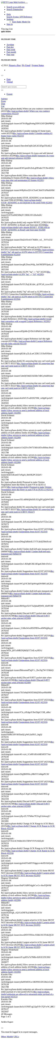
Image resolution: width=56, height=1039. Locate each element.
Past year (10, 54)
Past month (11, 52)
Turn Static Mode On (21, 22)
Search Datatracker (15, 9)
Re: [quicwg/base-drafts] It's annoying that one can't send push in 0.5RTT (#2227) (27, 364)
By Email (26, 65)
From (3, 101)
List (2, 106)
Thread (10, 82)
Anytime (10, 44)
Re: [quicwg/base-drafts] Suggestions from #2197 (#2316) (27, 530)
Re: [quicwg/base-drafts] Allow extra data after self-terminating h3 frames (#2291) (27, 179)
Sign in (10, 24)
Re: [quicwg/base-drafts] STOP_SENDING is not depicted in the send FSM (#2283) (26, 201)
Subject (4, 99)
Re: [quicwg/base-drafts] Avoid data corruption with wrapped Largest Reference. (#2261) (26, 320)
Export (9, 94)
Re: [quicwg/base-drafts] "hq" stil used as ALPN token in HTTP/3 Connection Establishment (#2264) (27, 252)
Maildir (10, 1036)
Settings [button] (10, 19)
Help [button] (9, 14)
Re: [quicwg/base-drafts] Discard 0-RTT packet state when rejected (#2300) (25, 617)
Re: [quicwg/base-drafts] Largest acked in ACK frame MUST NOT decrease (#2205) (28, 874)
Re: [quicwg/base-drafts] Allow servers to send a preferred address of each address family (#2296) (25, 410)
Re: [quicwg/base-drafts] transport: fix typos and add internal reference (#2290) (27, 156)
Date (9, 79)
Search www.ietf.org (15, 7)
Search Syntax (13, 17)
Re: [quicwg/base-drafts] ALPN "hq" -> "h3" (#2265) (25, 273)
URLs (16, 1036)
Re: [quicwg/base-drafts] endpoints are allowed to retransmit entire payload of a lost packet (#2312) (27, 994)
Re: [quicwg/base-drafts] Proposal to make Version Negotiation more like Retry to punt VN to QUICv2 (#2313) (27, 488)
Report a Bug (15, 65)
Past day (10, 47)
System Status (38, 65)
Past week (11, 49)
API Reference (25, 17)
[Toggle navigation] (2, 75)
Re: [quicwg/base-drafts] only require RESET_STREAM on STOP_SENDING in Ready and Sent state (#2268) (25, 227)
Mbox (3, 1036)
